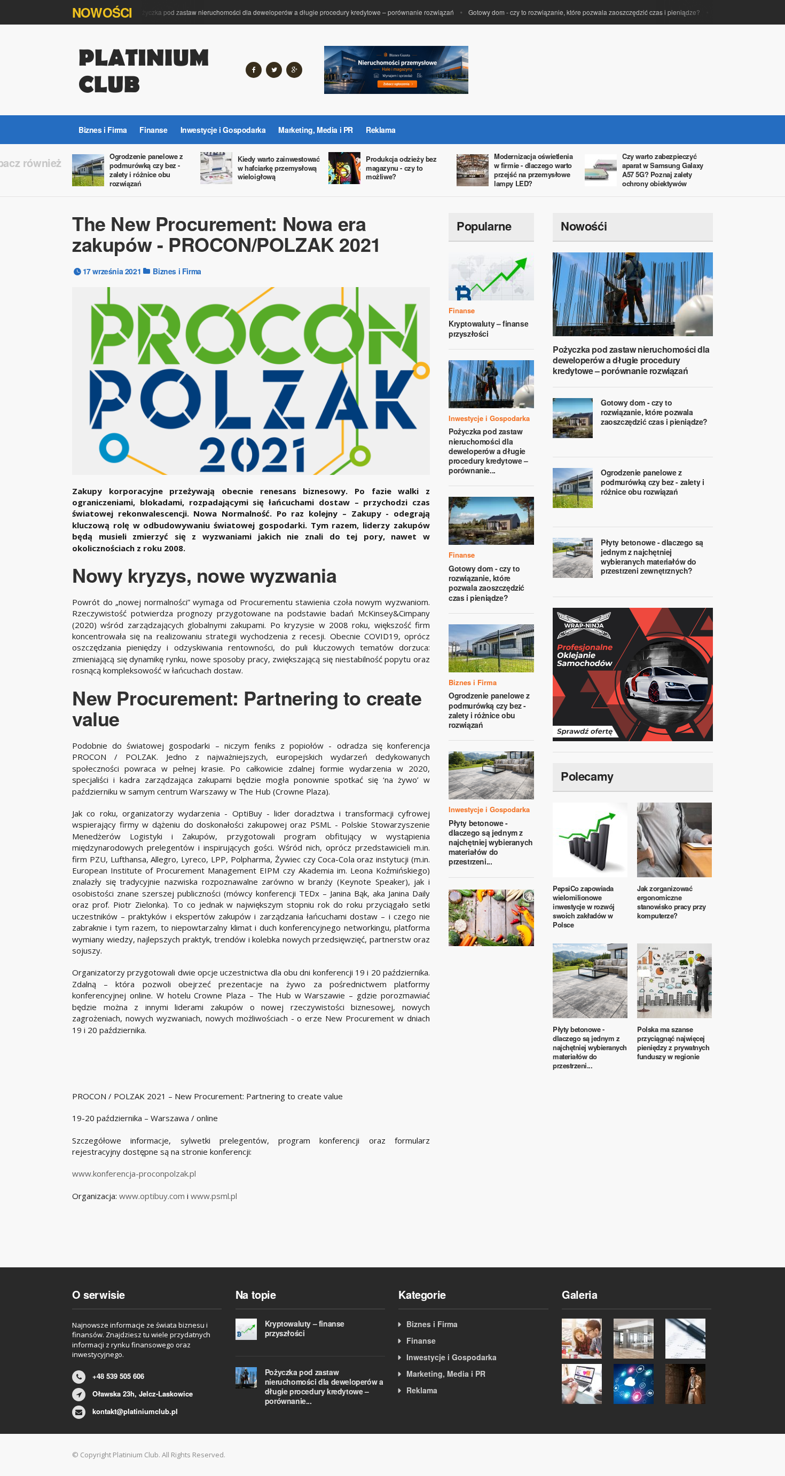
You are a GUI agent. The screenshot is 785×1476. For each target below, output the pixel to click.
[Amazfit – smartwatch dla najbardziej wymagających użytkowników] (688, 1384)
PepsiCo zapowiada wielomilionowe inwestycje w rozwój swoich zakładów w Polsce (584, 906)
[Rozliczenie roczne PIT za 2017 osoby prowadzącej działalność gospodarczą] (585, 1384)
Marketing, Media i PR (315, 129)
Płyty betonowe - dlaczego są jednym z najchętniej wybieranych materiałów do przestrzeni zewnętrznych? (652, 556)
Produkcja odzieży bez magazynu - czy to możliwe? (401, 168)
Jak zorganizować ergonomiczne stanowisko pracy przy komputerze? (671, 901)
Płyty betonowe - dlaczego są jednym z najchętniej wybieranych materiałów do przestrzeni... (491, 842)
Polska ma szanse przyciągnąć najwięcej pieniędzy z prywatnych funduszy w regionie (673, 1042)
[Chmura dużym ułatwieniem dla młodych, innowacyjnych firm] (637, 1384)
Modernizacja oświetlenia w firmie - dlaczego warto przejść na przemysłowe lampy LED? (533, 169)
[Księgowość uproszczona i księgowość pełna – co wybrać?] (688, 1339)
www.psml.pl (214, 1196)
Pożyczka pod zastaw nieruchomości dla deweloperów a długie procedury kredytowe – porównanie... (488, 450)
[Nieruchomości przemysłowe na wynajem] (396, 69)
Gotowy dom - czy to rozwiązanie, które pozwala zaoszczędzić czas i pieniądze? (571, 12)
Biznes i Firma (102, 129)
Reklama (380, 129)
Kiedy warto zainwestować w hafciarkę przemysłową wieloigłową (278, 168)
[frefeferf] (585, 1339)
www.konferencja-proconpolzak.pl (134, 1173)
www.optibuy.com (152, 1196)
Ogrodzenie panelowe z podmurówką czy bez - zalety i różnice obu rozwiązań (146, 169)
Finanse (153, 129)
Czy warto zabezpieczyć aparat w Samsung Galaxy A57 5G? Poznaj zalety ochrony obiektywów (662, 169)
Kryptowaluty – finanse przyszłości (488, 328)
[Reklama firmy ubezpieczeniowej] (491, 916)
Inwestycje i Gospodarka (223, 129)
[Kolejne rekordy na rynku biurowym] (637, 1339)
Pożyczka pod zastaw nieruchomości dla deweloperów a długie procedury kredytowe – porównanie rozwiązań (281, 12)
